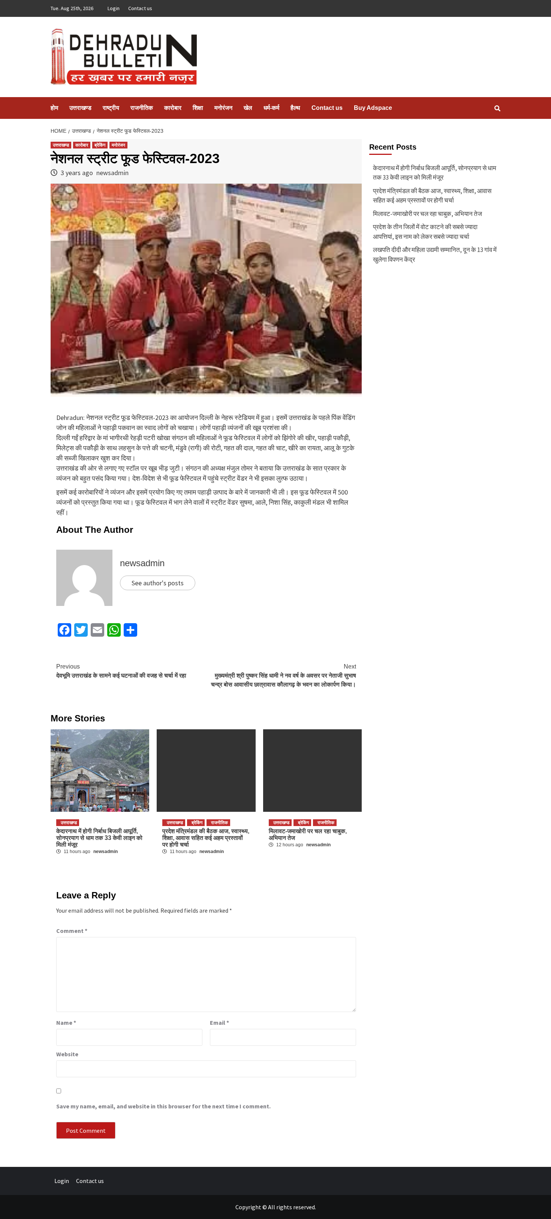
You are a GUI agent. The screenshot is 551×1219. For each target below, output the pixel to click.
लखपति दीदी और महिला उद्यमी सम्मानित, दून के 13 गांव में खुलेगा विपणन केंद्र (435, 255)
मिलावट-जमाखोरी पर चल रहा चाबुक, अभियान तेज (427, 214)
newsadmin (112, 172)
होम (54, 108)
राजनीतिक (141, 108)
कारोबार (172, 108)
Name (66, 1022)
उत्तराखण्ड (80, 108)
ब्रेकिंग (99, 145)
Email (219, 1022)
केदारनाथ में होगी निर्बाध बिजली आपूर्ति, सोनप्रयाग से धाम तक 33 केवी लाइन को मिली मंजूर (99, 838)
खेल (248, 108)
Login (114, 8)
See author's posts (158, 583)
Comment (71, 930)
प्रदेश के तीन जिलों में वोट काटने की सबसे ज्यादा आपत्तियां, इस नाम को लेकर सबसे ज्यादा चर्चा (425, 232)
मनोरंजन (223, 108)
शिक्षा (198, 108)
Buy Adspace (373, 108)
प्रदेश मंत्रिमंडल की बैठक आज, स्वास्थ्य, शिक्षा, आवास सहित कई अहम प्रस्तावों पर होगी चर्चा (205, 838)
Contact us (140, 8)
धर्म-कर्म (271, 108)
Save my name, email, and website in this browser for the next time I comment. (163, 1106)
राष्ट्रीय (111, 108)
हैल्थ (295, 108)
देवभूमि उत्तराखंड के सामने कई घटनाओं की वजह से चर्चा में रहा (121, 671)
